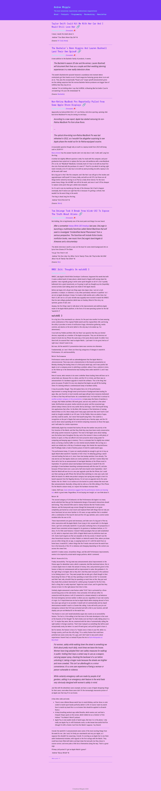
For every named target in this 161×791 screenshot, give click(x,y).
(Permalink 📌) (71, 30)
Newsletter (101, 14)
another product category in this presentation (67, 399)
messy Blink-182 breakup (78, 225)
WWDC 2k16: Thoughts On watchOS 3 (70, 269)
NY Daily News (62, 40)
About (56, 14)
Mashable (61, 94)
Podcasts (65, 14)
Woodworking (89, 14)
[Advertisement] (80, 776)
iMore (59, 203)
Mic (59, 262)
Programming (76, 14)
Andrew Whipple (62, 7)
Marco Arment (56, 153)
